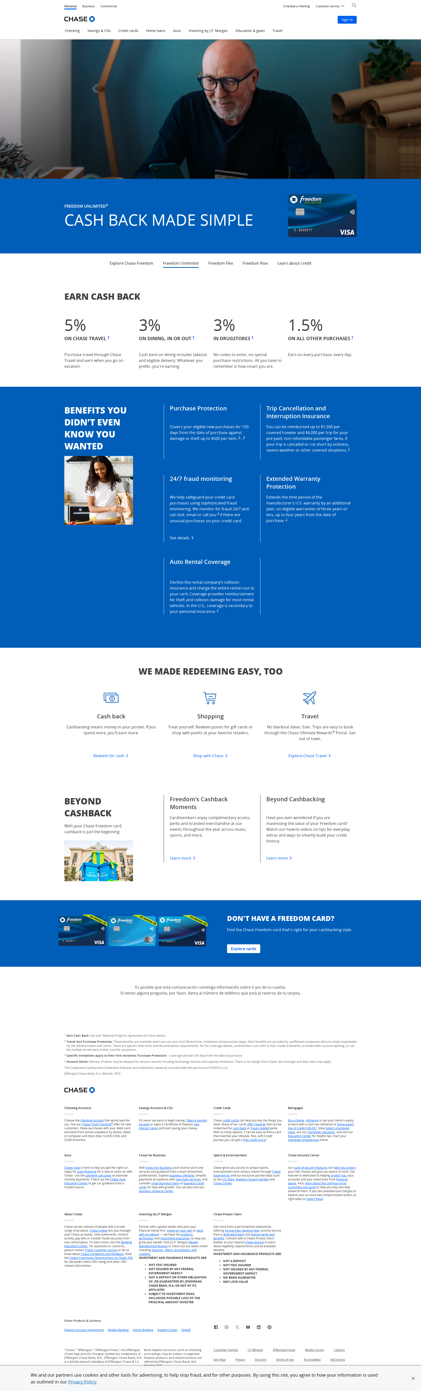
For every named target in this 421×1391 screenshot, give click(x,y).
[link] (215, 1328)
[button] (413, 1378)
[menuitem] (296, 6)
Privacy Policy (82, 1382)
